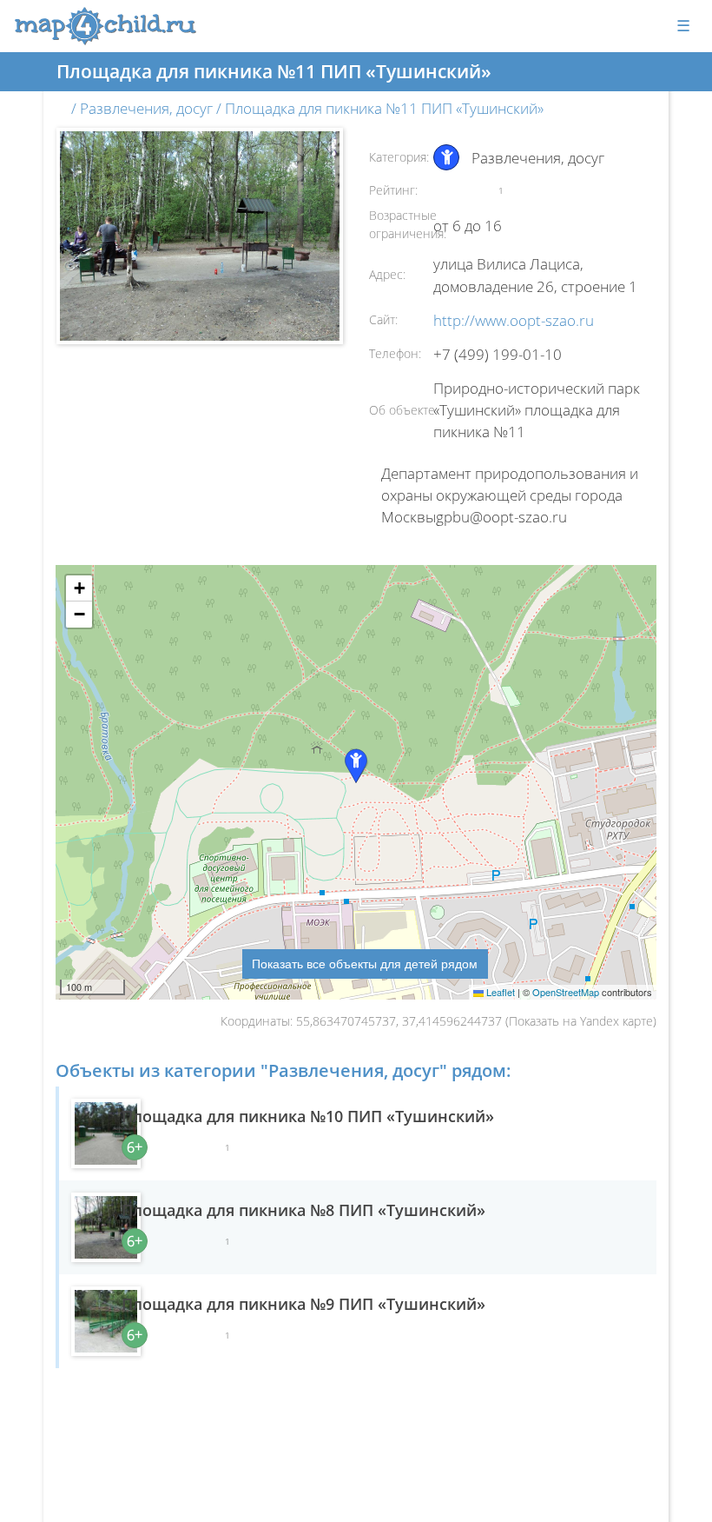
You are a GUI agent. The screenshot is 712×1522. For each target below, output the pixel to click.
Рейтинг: (393, 190)
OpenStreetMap (565, 992)
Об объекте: (403, 410)
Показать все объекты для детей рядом (365, 963)
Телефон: (395, 353)
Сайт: (383, 319)
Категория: (399, 157)
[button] (79, 588)
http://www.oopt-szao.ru (513, 320)
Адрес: (387, 274)
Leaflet (499, 992)
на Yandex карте (608, 1021)
